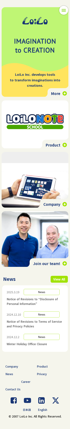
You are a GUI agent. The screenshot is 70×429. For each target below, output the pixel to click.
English (42, 410)
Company (11, 366)
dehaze (63, 10)
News (9, 374)
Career (25, 381)
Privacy (42, 374)
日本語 (27, 410)
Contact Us (12, 389)
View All (59, 279)
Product (42, 366)
